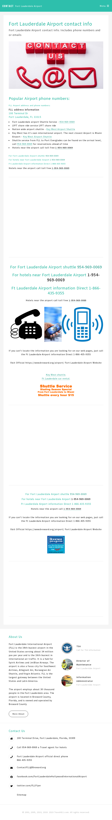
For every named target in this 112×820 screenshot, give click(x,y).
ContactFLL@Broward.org (31, 767)
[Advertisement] (56, 217)
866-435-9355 (24, 760)
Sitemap (21, 794)
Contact (8, 6)
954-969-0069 (67, 121)
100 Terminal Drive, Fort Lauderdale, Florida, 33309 (46, 738)
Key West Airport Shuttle (60, 129)
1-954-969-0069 (57, 159)
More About (18, 714)
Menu (103, 5)
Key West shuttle (55, 374)
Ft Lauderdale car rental (55, 378)
